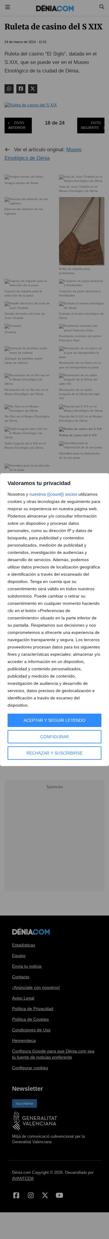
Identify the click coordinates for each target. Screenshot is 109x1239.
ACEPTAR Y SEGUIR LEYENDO (54, 720)
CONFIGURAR (54, 736)
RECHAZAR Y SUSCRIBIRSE (54, 753)
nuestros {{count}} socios (53, 494)
